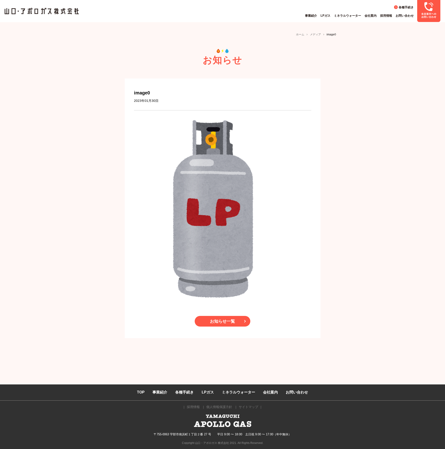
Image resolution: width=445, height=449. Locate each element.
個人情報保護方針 (219, 407)
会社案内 (371, 15)
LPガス (326, 15)
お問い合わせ (405, 15)
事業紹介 (311, 15)
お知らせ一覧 (222, 321)
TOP (141, 392)
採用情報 (386, 15)
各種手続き (406, 7)
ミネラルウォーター (347, 15)
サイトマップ (248, 407)
